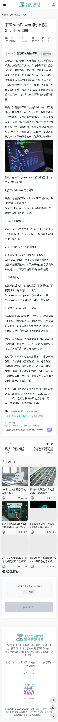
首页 (6, 14)
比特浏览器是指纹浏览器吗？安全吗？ (42, 491)
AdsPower (32, 89)
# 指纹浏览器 (17, 411)
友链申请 (10, 662)
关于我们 (47, 662)
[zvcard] (29, 4)
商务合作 (35, 662)
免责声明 (22, 662)
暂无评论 (12, 572)
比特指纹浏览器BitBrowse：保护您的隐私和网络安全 (43, 559)
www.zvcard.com (30, 709)
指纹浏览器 (15, 14)
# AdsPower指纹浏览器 (17, 416)
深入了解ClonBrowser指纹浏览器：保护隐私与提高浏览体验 (14, 525)
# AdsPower (32, 411)
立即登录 (29, 591)
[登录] (53, 5)
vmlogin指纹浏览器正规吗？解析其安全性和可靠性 (15, 559)
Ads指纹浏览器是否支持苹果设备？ (15, 491)
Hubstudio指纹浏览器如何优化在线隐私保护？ (42, 525)
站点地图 (30, 665)
